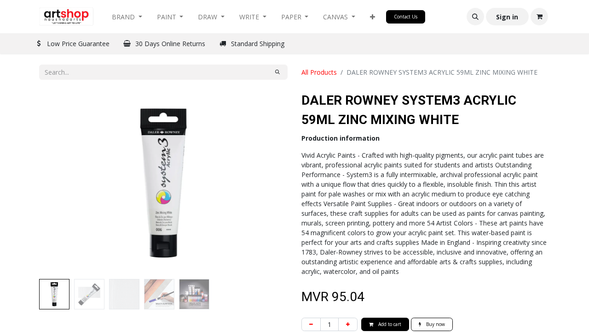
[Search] (277, 72)
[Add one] (348, 324)
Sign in (507, 16)
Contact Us (405, 16)
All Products (319, 72)
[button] (372, 16)
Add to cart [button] (389, 324)
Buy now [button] (435, 324)
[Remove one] (311, 324)
